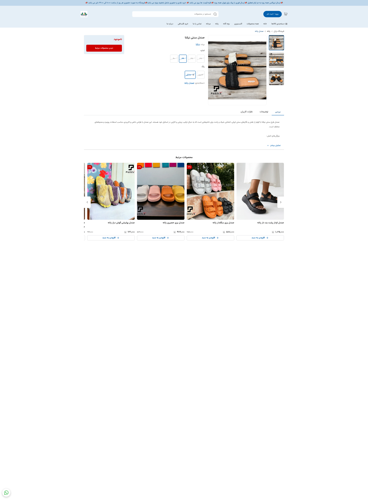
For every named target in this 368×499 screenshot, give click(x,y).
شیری (200, 74)
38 (192, 58)
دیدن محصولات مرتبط (104, 48)
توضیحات (264, 112)
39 (183, 58)
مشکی (188, 74)
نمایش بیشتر (275, 145)
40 (174, 58)
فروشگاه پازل (279, 31)
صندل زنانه (259, 31)
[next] (87, 202)
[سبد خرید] (286, 14)
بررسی (278, 112)
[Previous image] (212, 70)
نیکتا (198, 44)
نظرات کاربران (247, 112)
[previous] (280, 202)
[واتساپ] (6, 493)
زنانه (268, 31)
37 (201, 58)
